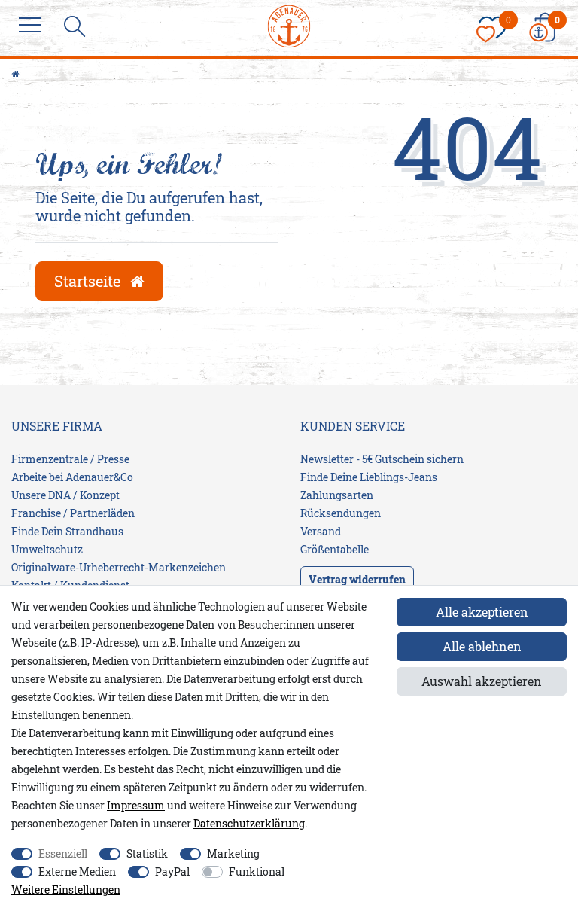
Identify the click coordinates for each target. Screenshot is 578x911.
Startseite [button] (89, 281)
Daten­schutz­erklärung (249, 823)
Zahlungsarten (336, 495)
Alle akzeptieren (482, 612)
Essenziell (62, 853)
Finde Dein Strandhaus (67, 531)
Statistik (147, 853)
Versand (320, 531)
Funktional (256, 871)
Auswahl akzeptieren (481, 681)
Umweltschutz (47, 549)
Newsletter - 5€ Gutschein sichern (382, 459)
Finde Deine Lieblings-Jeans (368, 477)
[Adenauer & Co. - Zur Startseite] (289, 26)
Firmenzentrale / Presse (70, 459)
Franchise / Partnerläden (73, 513)
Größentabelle (334, 549)
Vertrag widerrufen (357, 579)
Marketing (233, 853)
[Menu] (34, 26)
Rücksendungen (340, 513)
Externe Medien (77, 871)
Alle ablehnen (482, 646)
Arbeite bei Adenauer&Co (72, 477)
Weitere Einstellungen (65, 889)
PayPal (172, 871)
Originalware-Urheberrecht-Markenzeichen (118, 567)
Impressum (136, 805)
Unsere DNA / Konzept (65, 495)
